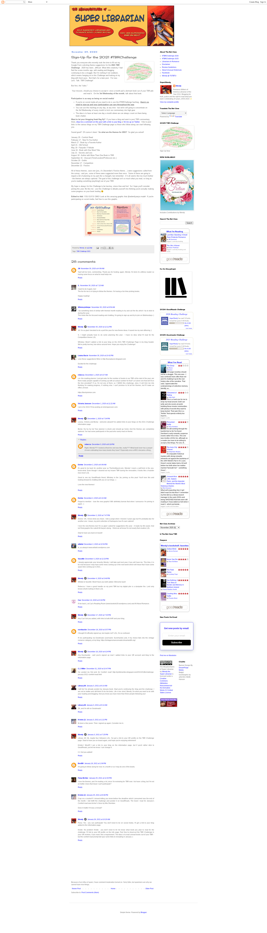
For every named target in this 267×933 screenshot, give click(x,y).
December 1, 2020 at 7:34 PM (98, 419)
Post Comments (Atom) (90, 892)
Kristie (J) (82, 720)
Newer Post (76, 889)
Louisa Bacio (83, 356)
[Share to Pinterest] (112, 248)
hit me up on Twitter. (132, 122)
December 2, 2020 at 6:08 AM (95, 465)
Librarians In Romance (170, 62)
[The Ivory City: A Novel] (164, 453)
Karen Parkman (174, 247)
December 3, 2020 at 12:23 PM (97, 559)
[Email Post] (97, 248)
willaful (80, 544)
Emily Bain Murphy (175, 451)
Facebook (166, 73)
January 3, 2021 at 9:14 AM (97, 686)
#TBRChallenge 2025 (170, 59)
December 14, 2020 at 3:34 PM (93, 600)
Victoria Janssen (84, 404)
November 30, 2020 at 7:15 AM (92, 285)
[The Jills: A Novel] (164, 251)
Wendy (80, 327)
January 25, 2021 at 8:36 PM (97, 795)
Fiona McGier (83, 778)
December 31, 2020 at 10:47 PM (98, 669)
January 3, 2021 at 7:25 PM (97, 735)
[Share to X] (107, 248)
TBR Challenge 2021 (83, 251)
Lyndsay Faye (173, 574)
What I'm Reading (174, 231)
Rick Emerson (167, 488)
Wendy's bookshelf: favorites (175, 545)
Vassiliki (81, 559)
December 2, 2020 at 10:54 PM (95, 544)
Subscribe (176, 642)
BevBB (81, 763)
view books (189, 328)
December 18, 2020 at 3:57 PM (99, 630)
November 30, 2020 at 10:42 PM (101, 356)
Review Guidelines (169, 67)
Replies (83, 440)
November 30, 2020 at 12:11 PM (99, 327)
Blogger (144, 912)
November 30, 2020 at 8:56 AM (103, 307)
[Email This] (102, 248)
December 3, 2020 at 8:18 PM (103, 444)
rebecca (81, 375)
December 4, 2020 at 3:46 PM (98, 578)
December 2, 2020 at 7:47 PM (98, 515)
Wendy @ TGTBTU (169, 76)
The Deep (170, 366)
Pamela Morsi (173, 598)
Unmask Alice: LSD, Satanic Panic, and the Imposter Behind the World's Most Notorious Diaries (173, 481)
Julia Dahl (172, 397)
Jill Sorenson (173, 239)
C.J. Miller (82, 669)
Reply (80, 278)
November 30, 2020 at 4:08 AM (92, 269)
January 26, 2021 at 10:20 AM (98, 819)
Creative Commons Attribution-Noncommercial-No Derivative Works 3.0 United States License (166, 686)
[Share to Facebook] (109, 248)
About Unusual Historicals (172, 70)
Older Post (149, 889)
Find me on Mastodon (168, 655)
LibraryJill (82, 686)
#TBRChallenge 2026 (170, 56)
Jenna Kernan (173, 551)
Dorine (80, 465)
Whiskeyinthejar (84, 307)
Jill (79, 269)
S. (78, 285)
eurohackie (82, 630)
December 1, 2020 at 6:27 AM (96, 375)
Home (113, 889)
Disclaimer (166, 64)
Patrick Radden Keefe (170, 589)
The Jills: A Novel (173, 246)
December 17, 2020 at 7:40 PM (99, 615)
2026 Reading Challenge (176, 314)
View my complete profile (169, 102)
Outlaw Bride (171, 549)
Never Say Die (172, 559)
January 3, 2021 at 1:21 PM (96, 720)
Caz (79, 600)
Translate (178, 117)
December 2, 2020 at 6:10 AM (95, 498)
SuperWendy (174, 318)
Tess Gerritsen (173, 426)
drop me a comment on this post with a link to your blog (98, 122)
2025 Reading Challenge (176, 339)
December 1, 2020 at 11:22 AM (103, 404)
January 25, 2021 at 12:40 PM (100, 778)
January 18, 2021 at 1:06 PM (95, 763)
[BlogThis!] (104, 248)
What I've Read (175, 362)
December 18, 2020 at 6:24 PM (99, 652)
